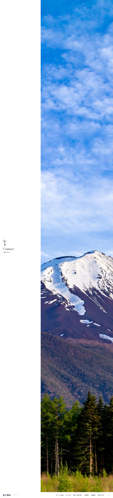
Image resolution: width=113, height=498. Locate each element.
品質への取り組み (77, 495)
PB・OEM (68, 495)
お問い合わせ (101, 495)
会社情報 (86, 495)
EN (18, 495)
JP (14, 495)
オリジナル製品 (60, 495)
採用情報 (93, 495)
